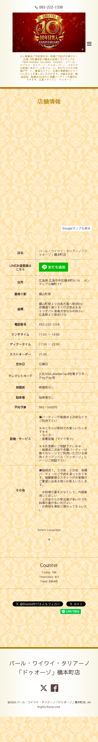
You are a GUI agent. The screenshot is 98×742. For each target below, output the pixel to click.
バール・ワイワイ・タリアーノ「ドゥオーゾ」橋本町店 (49, 667)
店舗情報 (49, 101)
